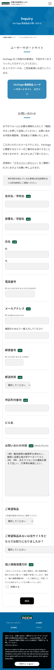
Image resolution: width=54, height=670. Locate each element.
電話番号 (10, 281)
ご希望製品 (12, 509)
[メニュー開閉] (50, 3)
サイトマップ (13, 632)
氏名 (10, 241)
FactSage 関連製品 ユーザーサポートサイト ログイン (27, 89)
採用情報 (14, 627)
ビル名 (9, 423)
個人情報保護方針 (16, 578)
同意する (14, 586)
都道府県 (13, 377)
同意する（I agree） (27, 664)
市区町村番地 (16, 400)
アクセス (39, 627)
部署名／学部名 (17, 219)
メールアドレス (17, 308)
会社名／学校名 (17, 196)
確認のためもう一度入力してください (24, 328)
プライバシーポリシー (25, 162)
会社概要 (39, 623)
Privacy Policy (9, 658)
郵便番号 (13, 350)
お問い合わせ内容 (19, 445)
